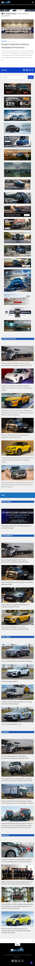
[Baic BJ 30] (17, 94)
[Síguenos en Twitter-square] (27, 70)
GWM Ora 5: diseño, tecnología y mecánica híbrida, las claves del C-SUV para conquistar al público (16, 388)
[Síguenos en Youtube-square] (30, 70)
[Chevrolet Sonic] (17, 229)
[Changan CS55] (17, 133)
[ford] (17, 176)
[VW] (17, 160)
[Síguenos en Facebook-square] (24, 70)
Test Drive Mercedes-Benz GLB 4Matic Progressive (17, 661)
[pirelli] (17, 107)
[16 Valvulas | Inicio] (7, 2)
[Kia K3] (17, 147)
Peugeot (4, 41)
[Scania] (17, 203)
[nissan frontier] (17, 304)
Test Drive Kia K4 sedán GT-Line (11, 724)
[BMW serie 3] (17, 291)
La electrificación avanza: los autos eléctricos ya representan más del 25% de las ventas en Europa (17, 460)
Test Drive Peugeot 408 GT (9, 681)
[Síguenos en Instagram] (33, 70)
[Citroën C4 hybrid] (17, 331)
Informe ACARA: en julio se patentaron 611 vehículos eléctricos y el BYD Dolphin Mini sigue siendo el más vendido (15, 930)
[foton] (17, 10)
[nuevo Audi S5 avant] (17, 216)
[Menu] (33, 2)
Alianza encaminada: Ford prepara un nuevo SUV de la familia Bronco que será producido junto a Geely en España (17, 485)
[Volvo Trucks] (17, 317)
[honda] (17, 189)
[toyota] (17, 256)
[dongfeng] (17, 120)
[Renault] (17, 267)
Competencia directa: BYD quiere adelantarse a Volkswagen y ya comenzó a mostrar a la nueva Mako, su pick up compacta (17, 413)
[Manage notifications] (31, 962)
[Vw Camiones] (17, 243)
